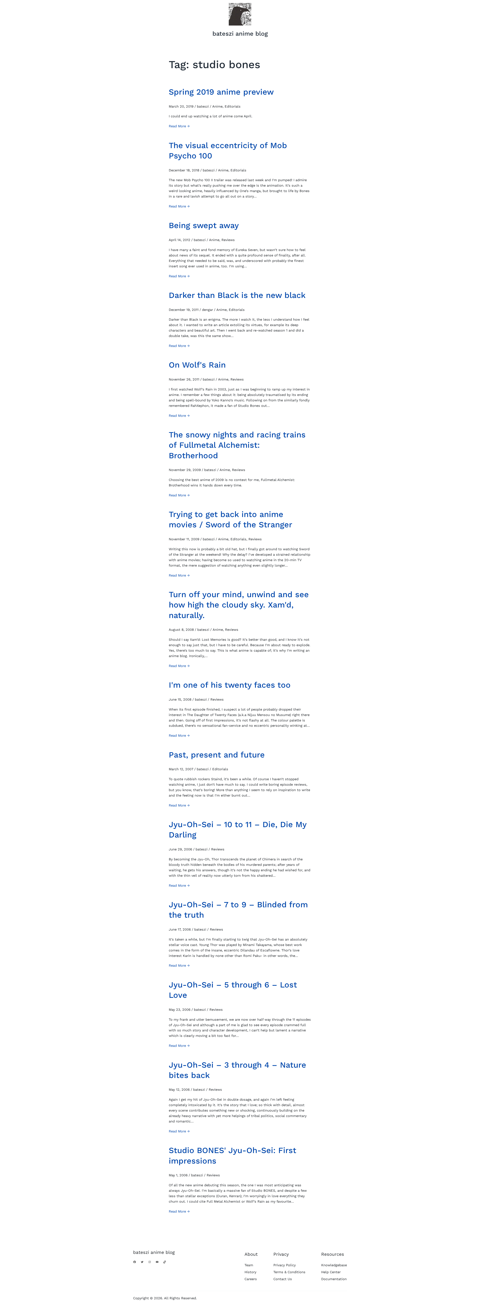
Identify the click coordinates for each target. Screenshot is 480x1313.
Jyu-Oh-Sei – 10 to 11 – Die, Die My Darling (238, 829)
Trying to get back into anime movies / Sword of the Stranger (230, 519)
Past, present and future (217, 754)
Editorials (233, 106)
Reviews (228, 240)
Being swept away (204, 225)
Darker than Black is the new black (237, 295)
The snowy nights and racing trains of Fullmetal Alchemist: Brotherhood (237, 445)
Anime (217, 106)
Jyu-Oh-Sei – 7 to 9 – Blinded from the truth (238, 910)
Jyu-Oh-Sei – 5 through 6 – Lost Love (233, 990)
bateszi (203, 106)
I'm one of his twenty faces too (230, 685)
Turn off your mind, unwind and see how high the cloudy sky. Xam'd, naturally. (239, 605)
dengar (207, 310)
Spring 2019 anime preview (221, 91)
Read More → (179, 126)
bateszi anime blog (240, 33)
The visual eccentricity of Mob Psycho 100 (228, 150)
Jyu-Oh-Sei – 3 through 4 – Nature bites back (237, 1070)
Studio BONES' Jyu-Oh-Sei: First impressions (232, 1155)
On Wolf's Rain (197, 364)
